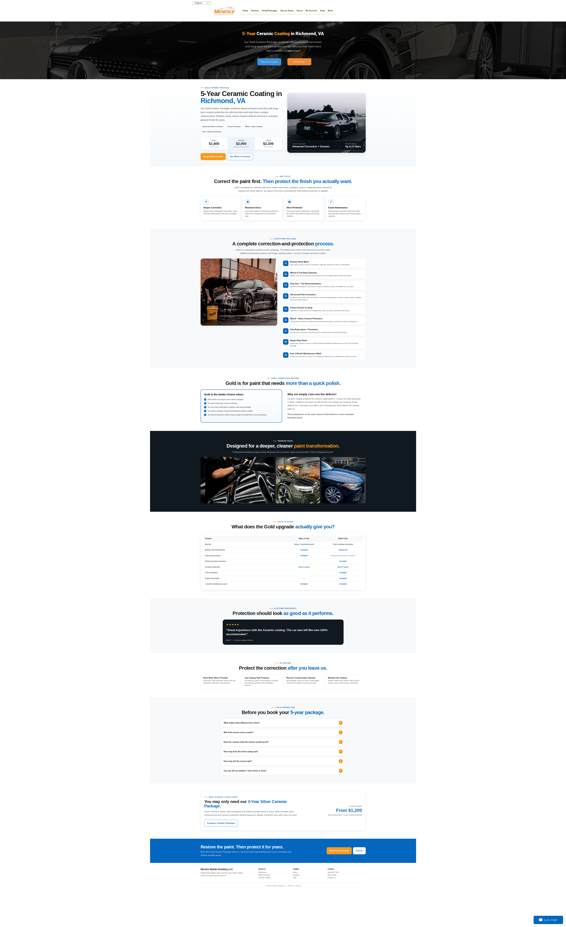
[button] (255, 11)
